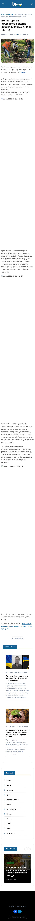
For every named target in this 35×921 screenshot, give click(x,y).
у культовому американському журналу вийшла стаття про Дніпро (16, 626)
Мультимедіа (11, 809)
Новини (10, 14)
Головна (4, 14)
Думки (9, 795)
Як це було (10, 833)
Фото (8, 828)
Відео (9, 780)
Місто (9, 804)
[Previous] (25, 848)
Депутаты (10, 790)
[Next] (29, 848)
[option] (17, 868)
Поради (9, 819)
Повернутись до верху (18, 917)
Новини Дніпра (18, 638)
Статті (9, 823)
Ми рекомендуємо (13, 800)
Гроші (9, 785)
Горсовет (23, 72)
